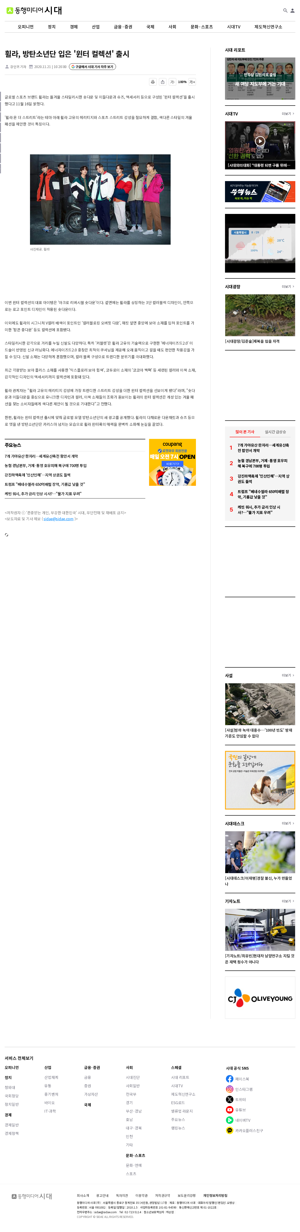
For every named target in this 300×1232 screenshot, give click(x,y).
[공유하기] (162, 82)
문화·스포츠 (202, 26)
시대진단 (133, 1077)
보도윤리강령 (187, 1195)
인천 (129, 1136)
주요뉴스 (178, 1119)
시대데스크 (234, 823)
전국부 (131, 1094)
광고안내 (102, 1195)
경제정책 (12, 1133)
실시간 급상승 (275, 431)
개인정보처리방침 (215, 1196)
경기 (129, 1102)
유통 (47, 1085)
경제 (74, 26)
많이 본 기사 (245, 431)
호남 (129, 1119)
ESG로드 (178, 1102)
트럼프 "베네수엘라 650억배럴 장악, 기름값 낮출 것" (45, 484)
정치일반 (12, 1104)
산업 (96, 26)
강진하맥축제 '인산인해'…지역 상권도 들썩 (38, 475)
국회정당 (12, 1096)
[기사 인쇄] (153, 82)
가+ (192, 82)
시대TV (233, 26)
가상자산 (91, 1094)
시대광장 (232, 286)
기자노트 (232, 901)
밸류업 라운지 (182, 1111)
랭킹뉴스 (178, 1128)
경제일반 (12, 1125)
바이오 (49, 1102)
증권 (87, 1085)
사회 (172, 26)
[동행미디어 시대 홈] (34, 11)
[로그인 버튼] (292, 10)
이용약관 (141, 1196)
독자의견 (122, 1195)
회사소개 (83, 1195)
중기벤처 (51, 1094)
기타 (129, 1145)
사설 (229, 675)
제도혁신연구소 (268, 26)
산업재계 (51, 1077)
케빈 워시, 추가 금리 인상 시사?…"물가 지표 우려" (43, 493)
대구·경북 (134, 1128)
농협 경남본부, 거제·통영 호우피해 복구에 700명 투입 (45, 465)
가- (172, 82)
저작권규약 (162, 1196)
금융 (87, 1077)
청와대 (10, 1087)
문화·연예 (134, 1165)
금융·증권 (123, 26)
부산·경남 (134, 1111)
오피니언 (26, 26)
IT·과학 (50, 1111)
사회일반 (133, 1085)
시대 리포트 (235, 50)
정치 (52, 26)
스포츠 (131, 1173)
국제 (150, 26)
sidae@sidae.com (59, 518)
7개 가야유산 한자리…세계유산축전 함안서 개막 (41, 456)
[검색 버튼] (285, 10)
